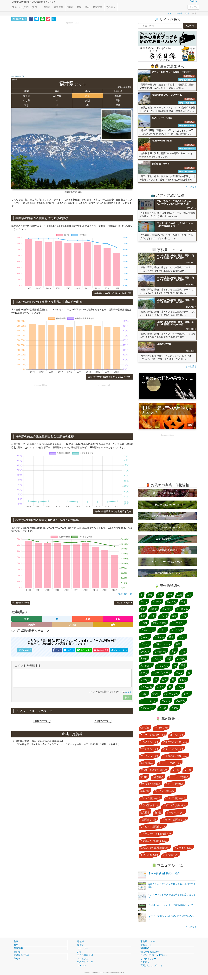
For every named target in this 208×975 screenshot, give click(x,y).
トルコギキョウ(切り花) (175, 756)
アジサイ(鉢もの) (183, 847)
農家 (79, 7)
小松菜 (153, 609)
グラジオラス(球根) (150, 784)
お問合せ (145, 962)
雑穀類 (118, 95)
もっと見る (191, 186)
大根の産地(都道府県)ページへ (167, 516)
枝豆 (178, 644)
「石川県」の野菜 (22, 602)
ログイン (193, 7)
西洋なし (145, 679)
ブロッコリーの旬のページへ (167, 527)
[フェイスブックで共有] (31, 18)
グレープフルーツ (161, 672)
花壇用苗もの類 (148, 819)
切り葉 (175, 770)
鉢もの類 (145, 791)
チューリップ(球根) (178, 777)
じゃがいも (160, 651)
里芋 (118, 105)
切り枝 (187, 770)
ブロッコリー (147, 630)
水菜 (142, 609)
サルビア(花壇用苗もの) (152, 826)
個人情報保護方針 (149, 951)
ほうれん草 (182, 609)
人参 (189, 595)
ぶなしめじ (162, 665)
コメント (81, 965)
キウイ (186, 693)
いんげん (180, 700)
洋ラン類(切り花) (149, 749)
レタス (162, 630)
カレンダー (82, 948)
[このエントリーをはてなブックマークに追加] (54, 18)
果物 (118, 100)
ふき (152, 616)
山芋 (183, 651)
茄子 (171, 637)
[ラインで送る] (42, 18)
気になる (21, 19)
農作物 (47, 7)
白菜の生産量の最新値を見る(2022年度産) (109, 376)
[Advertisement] (72, 47)
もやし (174, 708)
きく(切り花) (161, 727)
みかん (143, 672)
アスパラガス (159, 623)
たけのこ (157, 602)
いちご (179, 686)
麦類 (87, 100)
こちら (128, 691)
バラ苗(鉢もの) (170, 855)
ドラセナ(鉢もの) (175, 812)
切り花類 (145, 727)
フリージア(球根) (174, 784)
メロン (143, 693)
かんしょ (145, 651)
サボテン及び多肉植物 (174, 805)
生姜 (169, 658)
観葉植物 (145, 812)
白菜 (183, 602)
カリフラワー (178, 623)
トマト (182, 637)
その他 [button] (109, 7)
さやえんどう (147, 708)
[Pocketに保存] (48, 18)
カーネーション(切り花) (152, 735)
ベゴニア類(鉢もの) (175, 798)
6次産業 (57, 95)
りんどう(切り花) (149, 742)
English (193, 1)
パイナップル (171, 693)
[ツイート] (36, 18)
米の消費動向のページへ (167, 573)
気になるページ (85, 962)
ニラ (184, 616)
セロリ (143, 623)
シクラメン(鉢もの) (165, 791)
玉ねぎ (143, 658)
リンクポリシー (148, 958)
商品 (87, 7)
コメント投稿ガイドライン (154, 955)
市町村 (70, 7)
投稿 (127, 697)
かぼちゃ (159, 637)
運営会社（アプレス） (151, 965)
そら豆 (162, 708)
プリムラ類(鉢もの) (150, 798)
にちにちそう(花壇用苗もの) (154, 847)
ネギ (142, 616)
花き (26, 105)
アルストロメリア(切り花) (153, 770)
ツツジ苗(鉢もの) (149, 855)
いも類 (26, 100)
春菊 (174, 616)
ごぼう (143, 602)
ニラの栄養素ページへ (167, 538)
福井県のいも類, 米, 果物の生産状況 (112, 293)
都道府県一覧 (125, 594)
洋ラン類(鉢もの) (149, 805)
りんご (179, 672)
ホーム (170, 13)
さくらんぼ (146, 686)
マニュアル (82, 958)
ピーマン (145, 644)
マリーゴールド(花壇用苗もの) (156, 833)
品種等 (80, 941)
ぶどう (160, 686)
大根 (169, 595)
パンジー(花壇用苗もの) (174, 819)
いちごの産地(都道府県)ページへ (167, 550)
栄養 (79, 951)
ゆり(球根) (157, 777)
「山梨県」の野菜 (123, 602)
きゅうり (145, 637)
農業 (26, 91)
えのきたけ (146, 665)
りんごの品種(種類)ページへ (167, 493)
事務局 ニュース (148, 941)
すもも (182, 679)
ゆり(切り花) (146, 763)
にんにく (157, 658)
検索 (191, 26)
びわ (164, 679)
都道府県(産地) (21, 955)
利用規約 (145, 948)
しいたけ (181, 658)
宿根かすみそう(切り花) (175, 742)
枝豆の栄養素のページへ (167, 504)
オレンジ (166, 700)
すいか (155, 693)
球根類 (143, 777)
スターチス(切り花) (173, 749)
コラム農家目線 (85, 955)
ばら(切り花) (176, 735)
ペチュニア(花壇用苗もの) (153, 840)
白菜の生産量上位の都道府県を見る (113, 511)
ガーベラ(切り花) (149, 756)
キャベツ (166, 609)
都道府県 (58, 7)
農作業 (80, 945)
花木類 (158, 812)
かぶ (179, 595)
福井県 (179, 13)
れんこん (171, 602)
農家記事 (97, 7)
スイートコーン (148, 700)
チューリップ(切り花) (170, 763)
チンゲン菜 (177, 630)
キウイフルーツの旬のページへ (167, 561)
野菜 (187, 13)
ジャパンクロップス (24, 7)
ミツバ (163, 616)
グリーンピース (163, 644)
